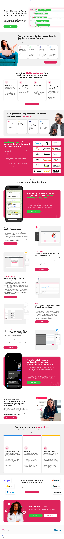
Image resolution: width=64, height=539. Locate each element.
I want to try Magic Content (50, 62)
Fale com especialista (10, 417)
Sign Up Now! (10, 26)
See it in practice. (36, 62)
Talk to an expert (50, 515)
